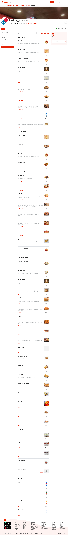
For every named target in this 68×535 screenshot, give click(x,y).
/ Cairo (11, 5)
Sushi (61, 525)
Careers (36, 533)
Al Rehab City (43, 524)
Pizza (53, 523)
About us (16, 533)
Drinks (3, 46)
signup (51, 2)
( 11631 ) (18, 21)
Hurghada (24, 523)
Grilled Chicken (63, 528)
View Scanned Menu (45, 33)
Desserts (62, 523)
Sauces (3, 44)
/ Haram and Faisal (16, 5)
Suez (15, 527)
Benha (16, 529)
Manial (32, 529)
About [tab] (7, 28)
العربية (65, 2)
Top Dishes (5, 32)
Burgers (61, 522)
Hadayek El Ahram (34, 526)
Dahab (24, 527)
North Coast (17, 523)
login (47, 2)
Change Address (56, 41)
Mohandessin (43, 522)
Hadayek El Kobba (44, 528)
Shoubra (42, 525)
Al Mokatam (43, 526)
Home (8, 5)
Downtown (33, 524)
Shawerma (54, 529)
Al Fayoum (16, 528)
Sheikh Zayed (33, 522)
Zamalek (42, 523)
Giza (42, 527)
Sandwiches (54, 527)
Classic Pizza (4, 35)
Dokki (32, 523)
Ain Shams (33, 525)
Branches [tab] (12, 28)
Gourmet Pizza (4, 39)
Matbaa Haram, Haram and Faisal (32, 23)
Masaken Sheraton (34, 527)
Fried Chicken (54, 526)
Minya (24, 528)
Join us (42, 533)
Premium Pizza (4, 37)
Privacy (31, 533)
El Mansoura (17, 524)
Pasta (53, 528)
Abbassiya (33, 528)
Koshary (53, 525)
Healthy (61, 526)
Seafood (61, 527)
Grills (61, 524)
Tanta (24, 524)
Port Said (24, 525)
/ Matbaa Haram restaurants (24, 5)
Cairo (15, 522)
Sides (3, 42)
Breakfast (54, 522)
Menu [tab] (3, 28)
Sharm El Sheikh (17, 525)
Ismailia (24, 526)
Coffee (53, 524)
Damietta (16, 526)
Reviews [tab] (17, 28)
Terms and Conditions (24, 533)
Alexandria (24, 522)
